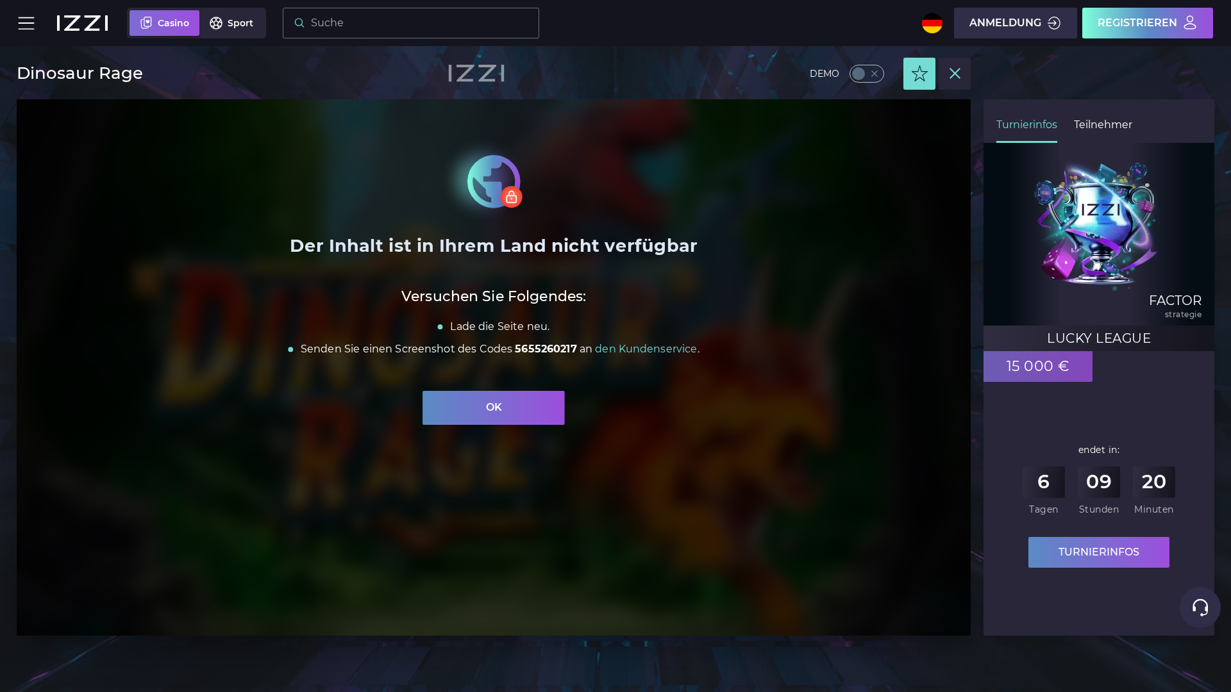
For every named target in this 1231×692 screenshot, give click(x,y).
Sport (240, 23)
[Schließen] (955, 74)
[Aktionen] (919, 74)
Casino (173, 23)
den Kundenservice (646, 349)
